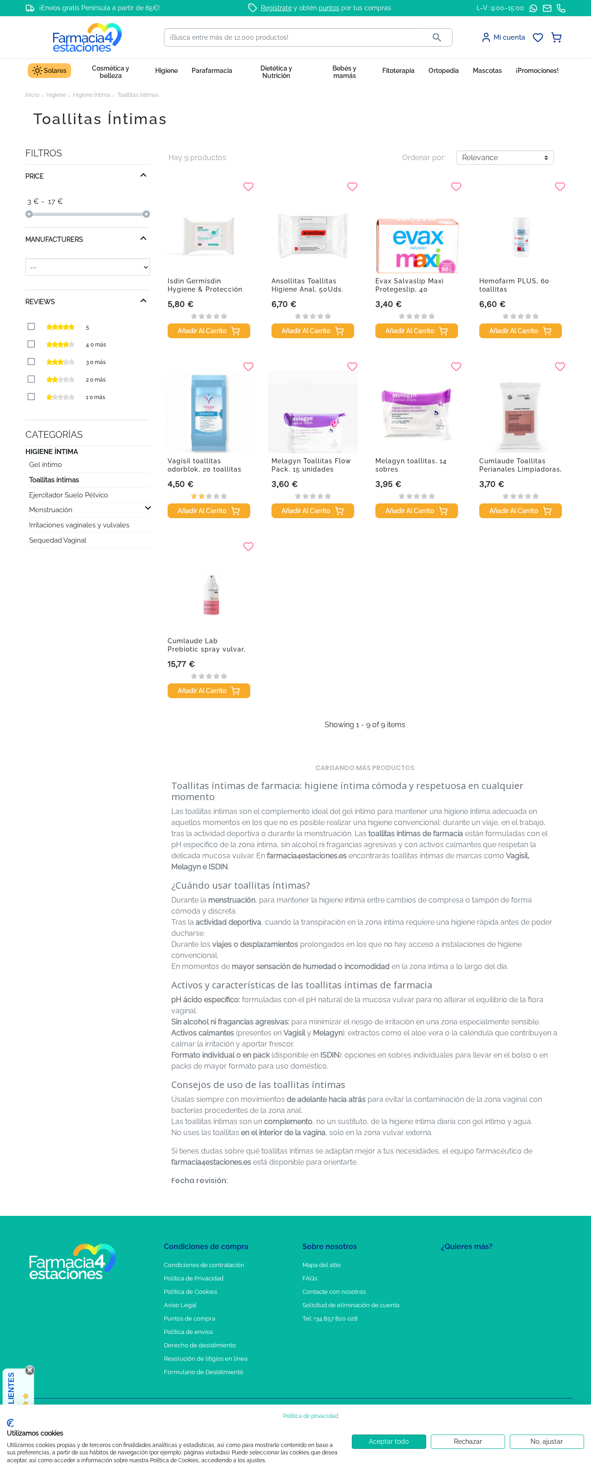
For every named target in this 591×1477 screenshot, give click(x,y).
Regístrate (276, 8)
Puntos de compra (189, 1318)
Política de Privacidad (193, 1278)
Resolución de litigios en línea (205, 1358)
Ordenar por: (424, 157)
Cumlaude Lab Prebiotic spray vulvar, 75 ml (207, 649)
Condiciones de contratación (204, 1265)
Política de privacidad (310, 1416)
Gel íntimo (45, 464)
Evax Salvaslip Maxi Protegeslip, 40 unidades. (409, 289)
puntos (329, 8)
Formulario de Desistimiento (203, 1372)
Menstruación (50, 510)
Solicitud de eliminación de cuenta (350, 1305)
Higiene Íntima (51, 452)
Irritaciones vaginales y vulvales (79, 525)
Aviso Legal (180, 1305)
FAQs (309, 1278)
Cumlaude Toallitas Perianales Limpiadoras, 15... (520, 469)
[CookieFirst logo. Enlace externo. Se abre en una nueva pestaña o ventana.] (10, 1423)
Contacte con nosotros (334, 1291)
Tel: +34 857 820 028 (330, 1318)
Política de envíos (188, 1331)
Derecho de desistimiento (200, 1345)
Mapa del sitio (321, 1265)
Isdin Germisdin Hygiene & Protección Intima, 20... (205, 289)
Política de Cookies (190, 1291)
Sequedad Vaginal (57, 540)
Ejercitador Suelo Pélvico (68, 495)
